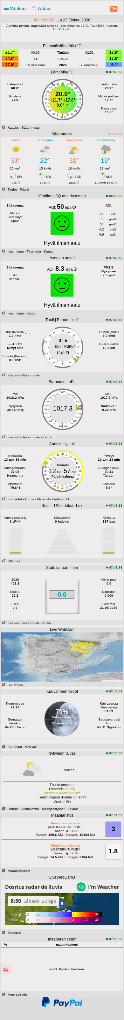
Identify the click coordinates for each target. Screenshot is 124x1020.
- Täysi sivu (33, 251)
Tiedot (11, 189)
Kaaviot (12, 127)
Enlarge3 (13, 932)
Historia (12, 809)
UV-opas (13, 561)
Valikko (18, 8)
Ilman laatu (15, 251)
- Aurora (28, 499)
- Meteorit (42, 499)
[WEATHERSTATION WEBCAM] (62, 928)
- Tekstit (23, 189)
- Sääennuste (30, 127)
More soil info (16, 994)
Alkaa (45, 8)
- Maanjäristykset (52, 809)
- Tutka (46, 623)
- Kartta (47, 251)
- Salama (72, 809)
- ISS (65, 499)
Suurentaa (14, 685)
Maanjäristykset (18, 871)
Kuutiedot (14, 499)
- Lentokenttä (29, 809)
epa (68, 207)
